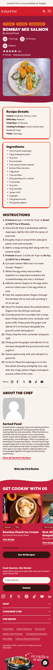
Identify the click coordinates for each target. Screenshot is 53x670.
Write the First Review (21, 55)
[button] (44, 11)
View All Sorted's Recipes (17, 458)
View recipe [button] (9, 539)
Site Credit (7, 647)
